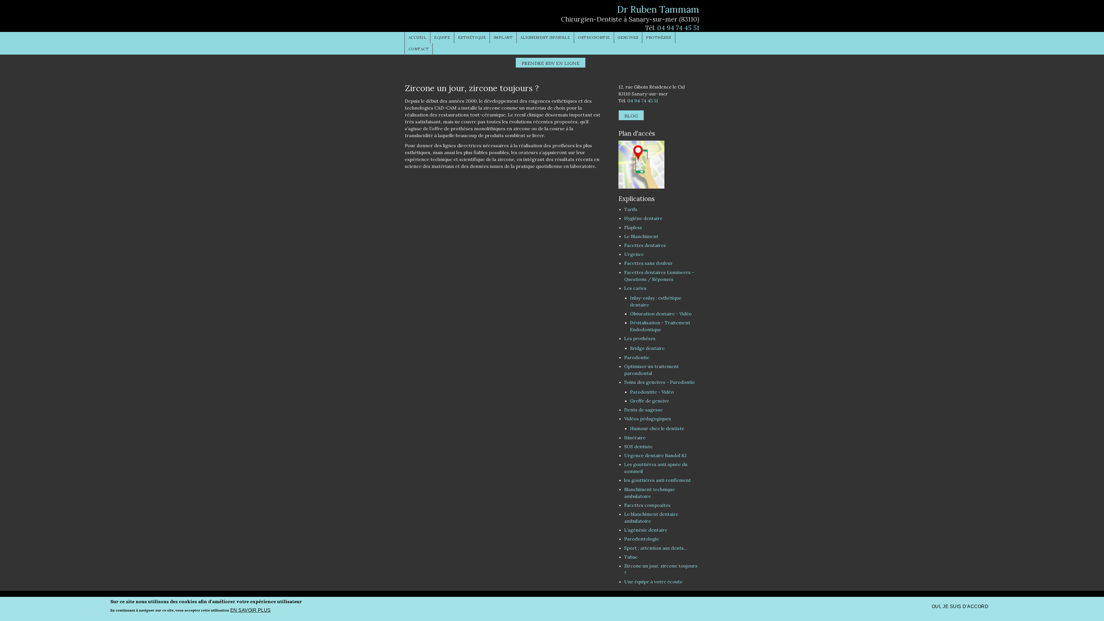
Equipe (442, 37)
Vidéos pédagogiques (647, 418)
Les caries (635, 288)
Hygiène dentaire (643, 218)
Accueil (418, 37)
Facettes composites (647, 505)
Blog (631, 116)
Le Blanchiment (641, 236)
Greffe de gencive (649, 401)
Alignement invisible (545, 37)
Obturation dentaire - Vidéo (661, 314)
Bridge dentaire (647, 348)
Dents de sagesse (643, 410)
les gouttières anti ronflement (657, 480)
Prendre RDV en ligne (551, 63)
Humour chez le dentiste (657, 428)
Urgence (634, 254)
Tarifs (630, 209)
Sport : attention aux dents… (655, 548)
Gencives (628, 37)
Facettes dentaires (645, 245)
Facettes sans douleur (648, 263)
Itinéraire (634, 437)
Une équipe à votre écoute (653, 581)
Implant (503, 37)
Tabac (631, 557)
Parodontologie (641, 539)
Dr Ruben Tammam (658, 9)
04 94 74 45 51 (678, 28)
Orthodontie (594, 37)
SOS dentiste (638, 446)
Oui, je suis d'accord (960, 606)
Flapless (633, 227)
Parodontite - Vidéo (652, 392)
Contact (419, 49)
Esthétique (472, 37)
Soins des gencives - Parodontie (659, 382)
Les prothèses (640, 338)
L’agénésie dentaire (645, 530)
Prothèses (658, 37)
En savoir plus (250, 609)
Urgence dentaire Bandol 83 (655, 455)
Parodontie (636, 357)
